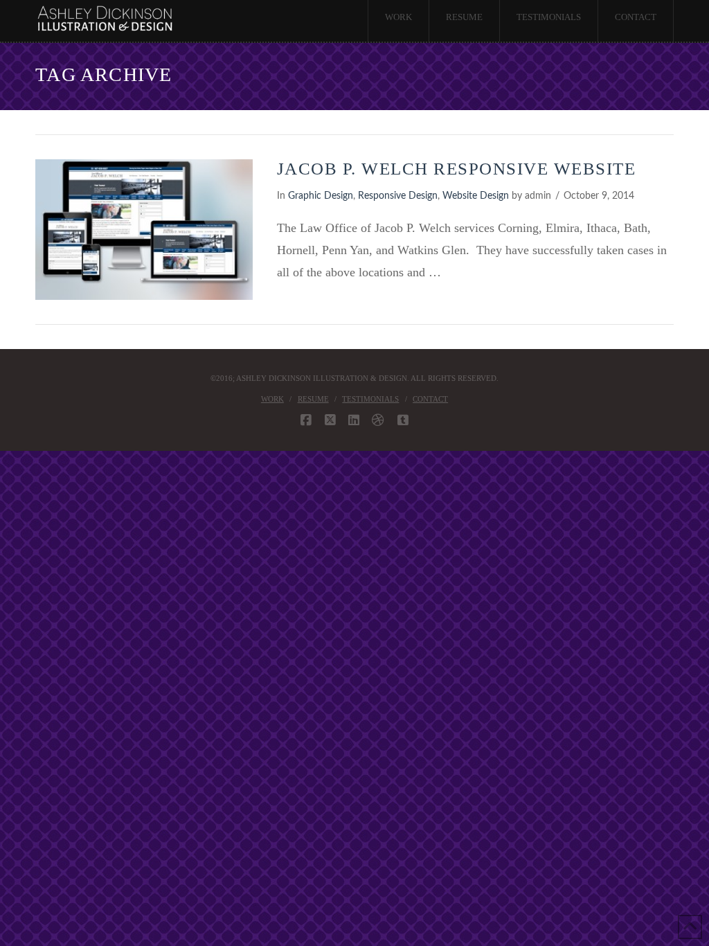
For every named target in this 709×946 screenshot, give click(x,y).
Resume (313, 399)
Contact (430, 399)
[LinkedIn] (353, 420)
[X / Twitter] (330, 420)
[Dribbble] (378, 420)
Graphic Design (320, 196)
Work (272, 399)
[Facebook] (306, 420)
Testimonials (370, 399)
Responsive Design (398, 196)
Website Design (475, 196)
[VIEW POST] (143, 230)
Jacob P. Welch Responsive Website (456, 168)
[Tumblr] (403, 420)
